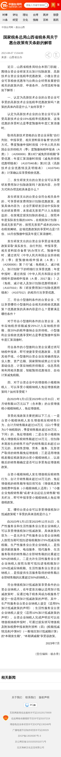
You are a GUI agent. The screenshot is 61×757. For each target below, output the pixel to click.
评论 (15, 14)
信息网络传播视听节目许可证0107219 (30, 718)
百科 (45, 19)
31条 (5, 19)
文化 (25, 19)
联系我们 (30, 697)
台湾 (35, 14)
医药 (56, 19)
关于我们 (17, 697)
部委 (56, 14)
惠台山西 (20, 27)
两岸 (45, 14)
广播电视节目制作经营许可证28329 (31, 730)
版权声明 (44, 697)
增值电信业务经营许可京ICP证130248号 (30, 724)
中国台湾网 (7, 27)
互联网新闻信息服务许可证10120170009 (30, 712)
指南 (35, 19)
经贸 (15, 19)
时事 (5, 14)
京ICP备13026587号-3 (29, 735)
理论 (25, 14)
